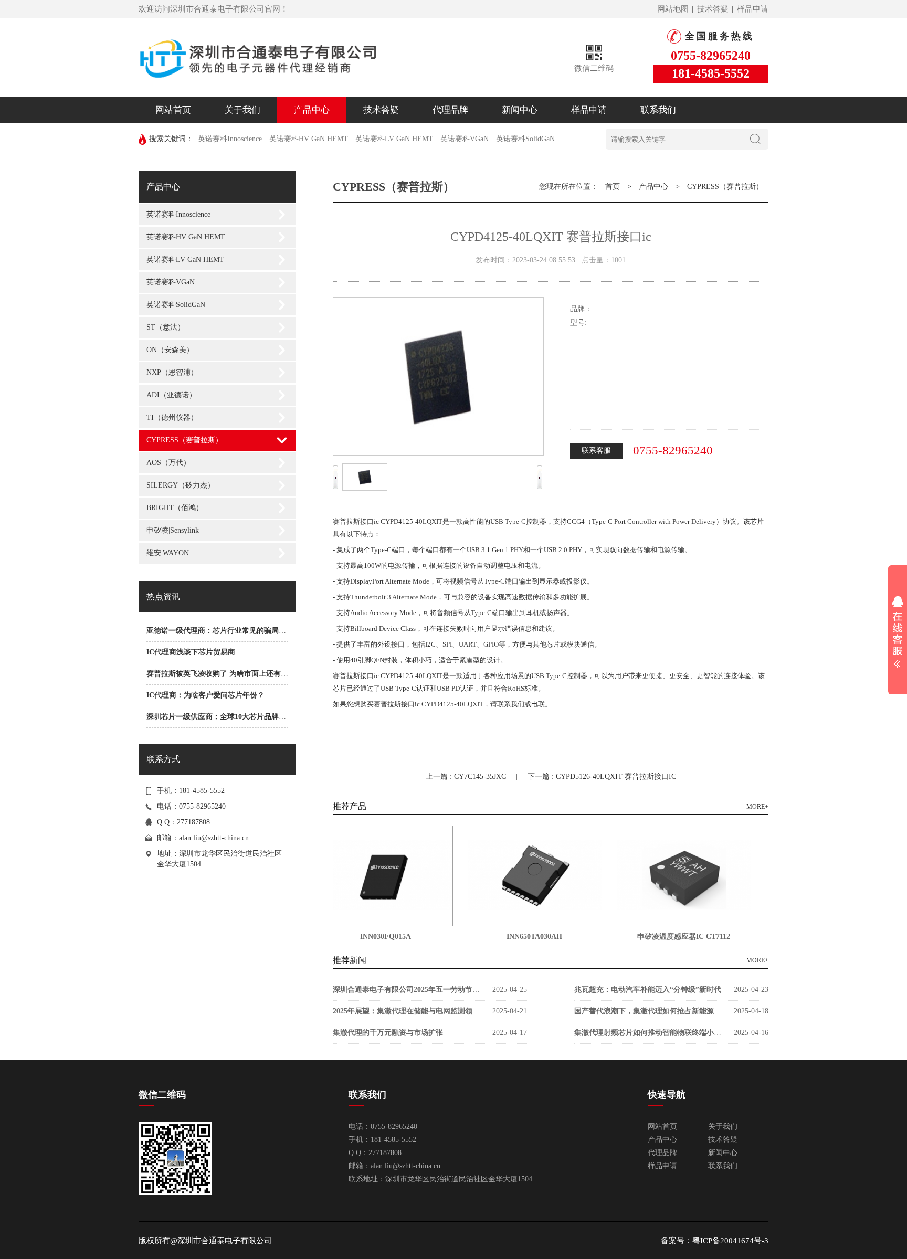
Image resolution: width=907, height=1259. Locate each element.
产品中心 (312, 110)
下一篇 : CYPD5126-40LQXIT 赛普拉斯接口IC (602, 776)
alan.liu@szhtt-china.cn (214, 838)
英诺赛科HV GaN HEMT (308, 139)
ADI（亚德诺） (171, 395)
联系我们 (658, 110)
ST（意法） (165, 327)
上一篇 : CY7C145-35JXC (467, 776)
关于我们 (242, 110)
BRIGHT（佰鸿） (174, 508)
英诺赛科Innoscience (230, 139)
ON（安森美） (170, 350)
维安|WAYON (167, 553)
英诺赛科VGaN (464, 139)
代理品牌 (450, 110)
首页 (612, 187)
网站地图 (673, 9)
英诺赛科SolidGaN (525, 139)
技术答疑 (713, 9)
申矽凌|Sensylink (172, 530)
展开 (897, 631)
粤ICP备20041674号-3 (730, 1240)
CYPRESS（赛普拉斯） (184, 440)
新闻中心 (519, 110)
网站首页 (173, 110)
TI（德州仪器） (172, 417)
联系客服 (596, 450)
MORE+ (757, 806)
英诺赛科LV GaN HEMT (394, 139)
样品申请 (752, 9)
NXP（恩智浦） (172, 372)
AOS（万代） (168, 463)
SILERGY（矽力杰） (180, 485)
